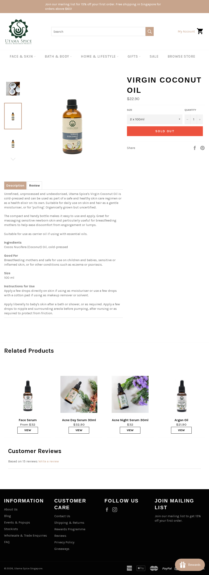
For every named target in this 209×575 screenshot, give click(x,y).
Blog (7, 516)
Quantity (190, 110)
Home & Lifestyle (99, 56)
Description (15, 185)
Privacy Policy (64, 542)
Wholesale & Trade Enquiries (25, 535)
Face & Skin (22, 56)
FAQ (7, 542)
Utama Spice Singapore (28, 568)
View (27, 430)
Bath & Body (57, 56)
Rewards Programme (69, 529)
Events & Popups (17, 522)
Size (129, 110)
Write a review (48, 461)
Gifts (133, 56)
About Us (11, 509)
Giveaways (61, 549)
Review (34, 185)
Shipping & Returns (69, 523)
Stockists (11, 529)
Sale (154, 56)
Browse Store (181, 56)
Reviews (60, 536)
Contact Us (62, 516)
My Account (186, 31)
